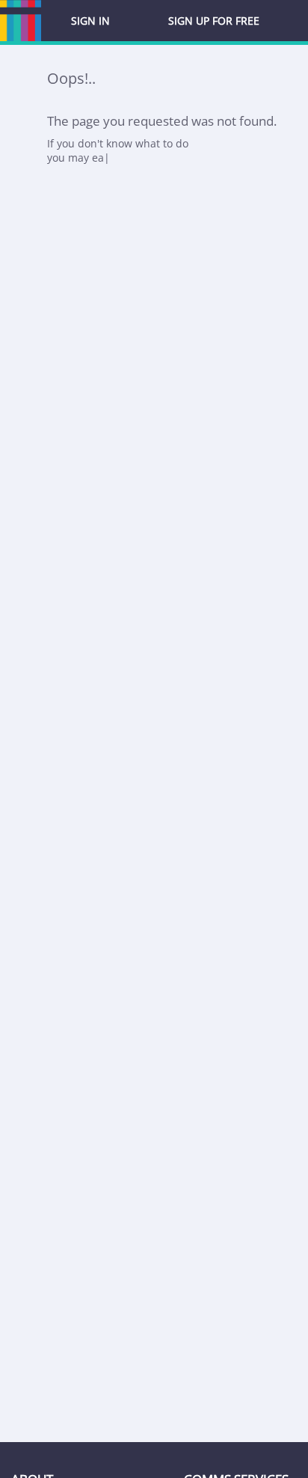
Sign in (90, 20)
